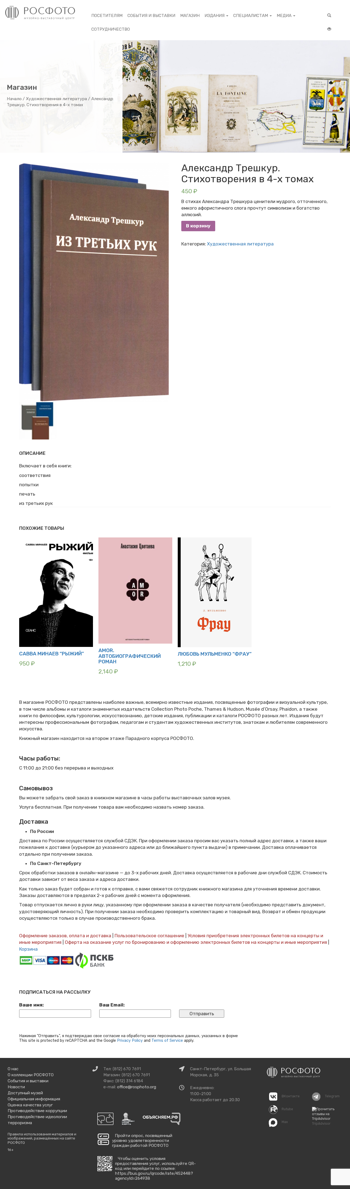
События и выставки (151, 15)
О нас (13, 1068)
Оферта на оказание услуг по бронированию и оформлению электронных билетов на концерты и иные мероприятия (196, 942)
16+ (11, 1150)
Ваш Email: (112, 1005)
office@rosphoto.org (136, 1086)
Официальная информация (34, 1099)
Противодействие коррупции (37, 1110)
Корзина (28, 949)
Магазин (190, 15)
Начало (14, 98)
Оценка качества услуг (30, 1105)
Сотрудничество (110, 29)
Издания (215, 15)
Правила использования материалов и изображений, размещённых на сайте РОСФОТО (42, 1138)
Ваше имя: (31, 1005)
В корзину (198, 225)
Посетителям (106, 15)
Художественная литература (56, 98)
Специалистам (251, 15)
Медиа (285, 15)
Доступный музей (25, 1092)
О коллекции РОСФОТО (31, 1074)
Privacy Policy (130, 1040)
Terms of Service (167, 1040)
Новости (16, 1086)
